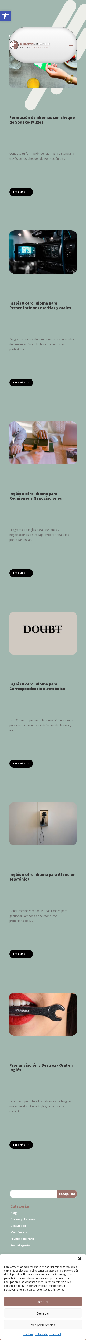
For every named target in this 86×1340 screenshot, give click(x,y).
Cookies (28, 1334)
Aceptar (43, 1302)
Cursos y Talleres (22, 1219)
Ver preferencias (43, 1325)
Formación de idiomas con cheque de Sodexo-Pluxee (42, 120)
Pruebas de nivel (22, 1239)
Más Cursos (18, 1232)
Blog (13, 1213)
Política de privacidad (48, 1334)
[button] (5, 16)
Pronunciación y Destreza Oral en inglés (41, 1067)
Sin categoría (20, 1245)
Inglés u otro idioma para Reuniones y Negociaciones (35, 496)
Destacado (18, 1226)
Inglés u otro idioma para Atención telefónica (42, 877)
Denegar (43, 1313)
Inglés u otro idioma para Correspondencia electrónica (37, 686)
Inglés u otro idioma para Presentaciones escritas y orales (40, 305)
